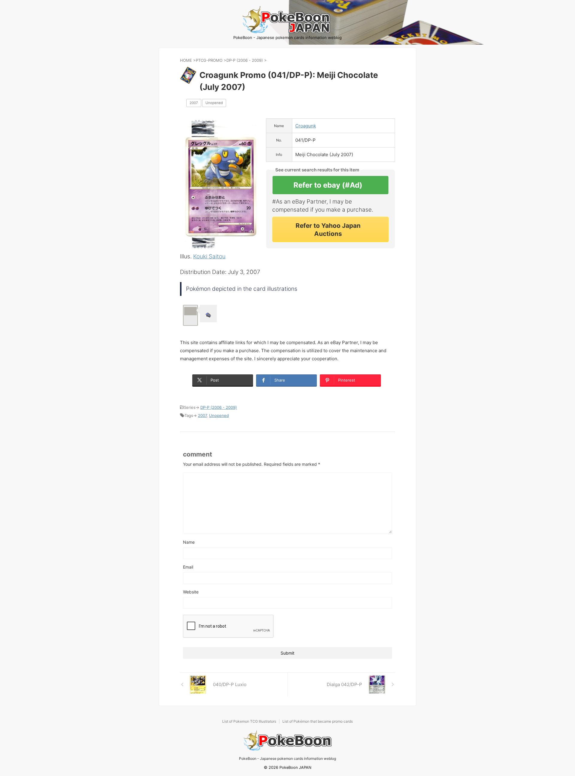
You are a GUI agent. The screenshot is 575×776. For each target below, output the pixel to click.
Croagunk (305, 126)
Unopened (214, 103)
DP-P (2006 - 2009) (218, 407)
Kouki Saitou (209, 256)
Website (191, 591)
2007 (194, 103)
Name (189, 542)
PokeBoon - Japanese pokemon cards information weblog (287, 758)
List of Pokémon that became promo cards (317, 721)
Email (188, 566)
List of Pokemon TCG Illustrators (249, 721)
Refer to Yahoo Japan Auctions (328, 229)
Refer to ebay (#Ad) (327, 185)
